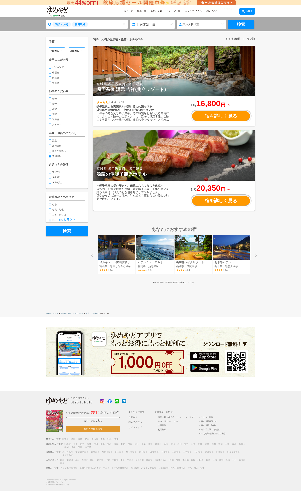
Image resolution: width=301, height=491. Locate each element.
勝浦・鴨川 (174, 460)
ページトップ (288, 479)
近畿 (109, 439)
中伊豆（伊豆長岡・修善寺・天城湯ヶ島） (147, 460)
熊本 (80, 447)
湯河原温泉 (67, 455)
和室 (54, 109)
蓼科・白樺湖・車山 (84, 460)
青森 (75, 444)
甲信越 (95, 439)
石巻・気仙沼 (59, 215)
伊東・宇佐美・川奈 (115, 460)
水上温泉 (119, 452)
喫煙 (54, 104)
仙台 (54, 204)
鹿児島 (88, 447)
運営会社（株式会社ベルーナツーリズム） (178, 417)
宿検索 (249, 11)
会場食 (55, 72)
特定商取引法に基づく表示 (213, 433)
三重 (227, 444)
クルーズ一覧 (173, 11)
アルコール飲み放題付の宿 (115, 468)
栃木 (123, 444)
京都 (234, 444)
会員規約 (162, 425)
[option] (116, 254)
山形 (103, 444)
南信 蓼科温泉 (81, 452)
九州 (116, 439)
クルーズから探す (196, 468)
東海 (103, 439)
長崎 (73, 447)
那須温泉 (95, 452)
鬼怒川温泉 (107, 452)
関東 (80, 439)
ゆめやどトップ (52, 313)
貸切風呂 (56, 156)
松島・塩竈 (58, 209)
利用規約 (162, 429)
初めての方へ (135, 422)
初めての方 (212, 11)
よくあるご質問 (136, 412)
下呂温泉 (198, 452)
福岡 (66, 447)
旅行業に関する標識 (210, 429)
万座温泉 (165, 452)
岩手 (82, 444)
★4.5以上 (57, 177)
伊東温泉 (220, 452)
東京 (150, 444)
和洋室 (55, 119)
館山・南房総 (66, 460)
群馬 (130, 444)
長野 (200, 444)
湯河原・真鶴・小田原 (193, 460)
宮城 (89, 444)
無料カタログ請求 (93, 429)
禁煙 (54, 98)
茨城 (116, 444)
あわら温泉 (67, 452)
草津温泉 (154, 452)
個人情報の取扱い (209, 425)
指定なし (56, 172)
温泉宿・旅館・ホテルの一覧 (72, 313)
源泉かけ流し (59, 151)
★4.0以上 (57, 182)
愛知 (220, 444)
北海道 (65, 439)
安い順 (251, 38)
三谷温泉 (187, 452)
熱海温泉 (209, 452)
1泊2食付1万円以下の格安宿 (172, 468)
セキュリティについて (168, 421)
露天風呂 (56, 145)
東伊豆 (100, 460)
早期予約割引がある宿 (90, 468)
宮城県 (95, 313)
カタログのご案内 (93, 420)
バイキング (58, 67)
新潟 (166, 444)
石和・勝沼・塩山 (221, 460)
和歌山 (242, 444)
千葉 (143, 444)
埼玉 (137, 444)
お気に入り (156, 11)
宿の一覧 (128, 11)
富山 (173, 444)
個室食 (55, 82)
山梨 (193, 444)
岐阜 (207, 444)
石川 (179, 444)
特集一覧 (141, 11)
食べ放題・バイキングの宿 (143, 468)
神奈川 (158, 444)
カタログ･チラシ (193, 11)
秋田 (96, 444)
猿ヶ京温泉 (131, 452)
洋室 (54, 114)
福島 (109, 444)
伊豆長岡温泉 (233, 452)
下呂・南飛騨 (238, 460)
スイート (56, 124)
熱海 (62, 463)
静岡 (214, 444)
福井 (186, 444)
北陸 (87, 439)
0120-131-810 (81, 402)
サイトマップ (135, 427)
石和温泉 (176, 452)
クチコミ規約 (207, 417)
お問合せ (132, 417)
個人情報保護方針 (209, 421)
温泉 (54, 140)
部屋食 (55, 77)
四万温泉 (143, 452)
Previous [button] (92, 255)
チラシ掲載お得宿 (68, 468)
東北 (88, 313)
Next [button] (256, 255)
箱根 (208, 460)
